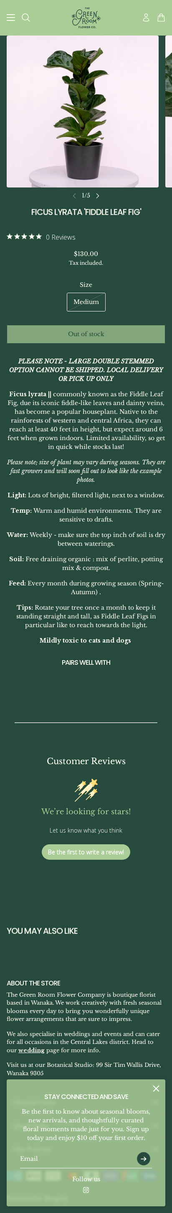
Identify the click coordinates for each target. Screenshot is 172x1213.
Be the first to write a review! (86, 852)
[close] (156, 1088)
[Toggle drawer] (11, 17)
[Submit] (143, 1158)
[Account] (146, 17)
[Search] (26, 17)
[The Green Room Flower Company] (86, 18)
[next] (97, 195)
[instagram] (86, 1190)
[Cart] (161, 17)
